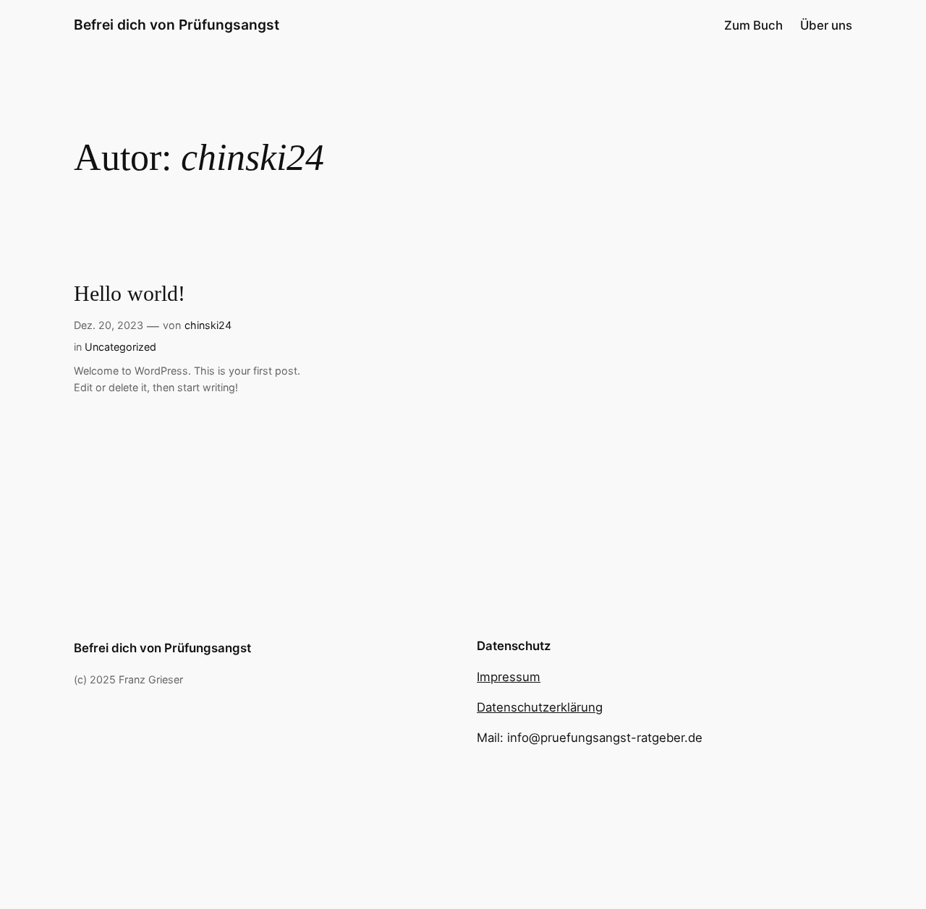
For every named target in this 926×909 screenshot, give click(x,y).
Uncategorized (120, 347)
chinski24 (208, 325)
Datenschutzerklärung (540, 707)
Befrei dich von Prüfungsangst (176, 24)
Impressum (508, 677)
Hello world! (129, 293)
